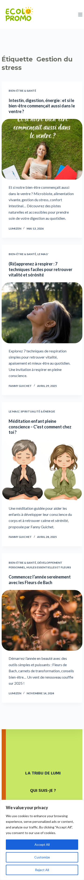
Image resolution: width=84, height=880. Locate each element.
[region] (42, 840)
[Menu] (80, 14)
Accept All (42, 844)
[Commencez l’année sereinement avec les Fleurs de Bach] (42, 620)
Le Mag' (42, 254)
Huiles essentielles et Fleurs (48, 567)
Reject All (42, 870)
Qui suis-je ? (43, 790)
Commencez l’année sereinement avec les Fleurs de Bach (40, 579)
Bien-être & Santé (22, 90)
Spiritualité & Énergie (38, 411)
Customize (42, 857)
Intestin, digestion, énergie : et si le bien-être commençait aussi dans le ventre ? (42, 106)
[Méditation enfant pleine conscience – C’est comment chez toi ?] (42, 470)
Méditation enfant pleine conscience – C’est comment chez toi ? (40, 427)
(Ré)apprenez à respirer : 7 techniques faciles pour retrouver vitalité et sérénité (40, 269)
